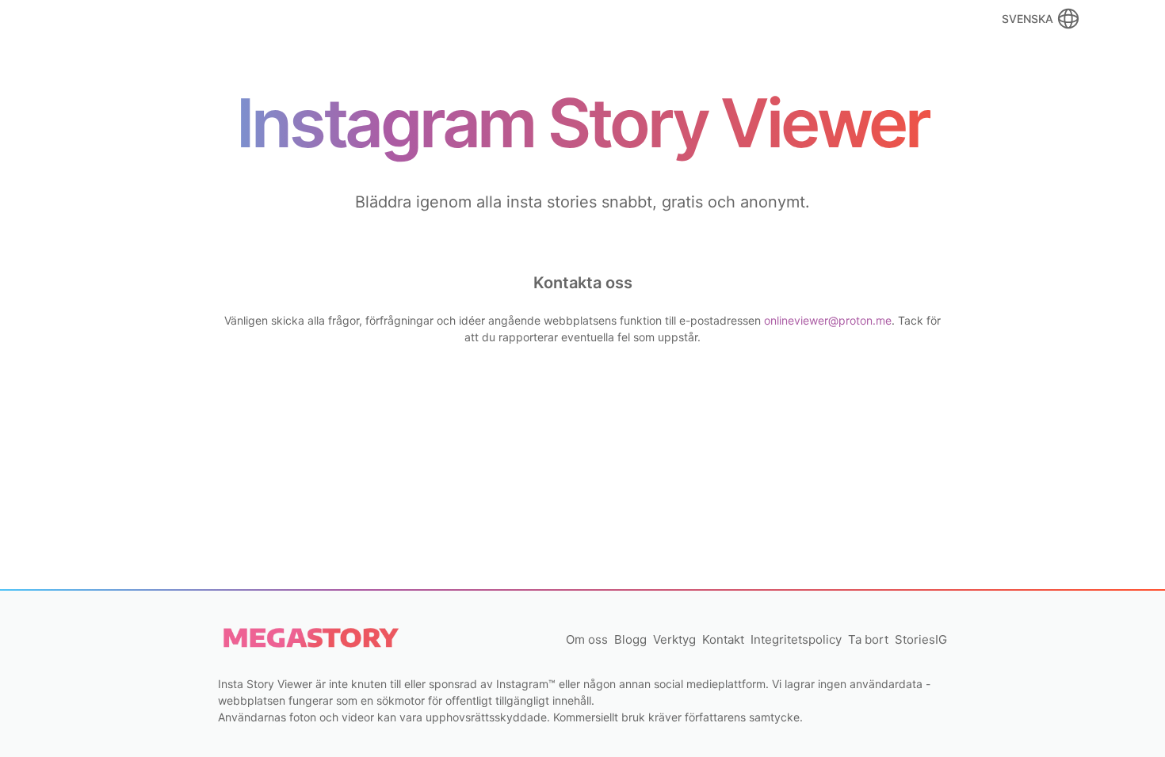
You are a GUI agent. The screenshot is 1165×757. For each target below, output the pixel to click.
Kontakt (723, 639)
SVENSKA (1027, 18)
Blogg (630, 639)
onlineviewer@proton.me (828, 320)
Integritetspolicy (796, 639)
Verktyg (674, 639)
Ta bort (868, 639)
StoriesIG (921, 639)
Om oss (587, 639)
